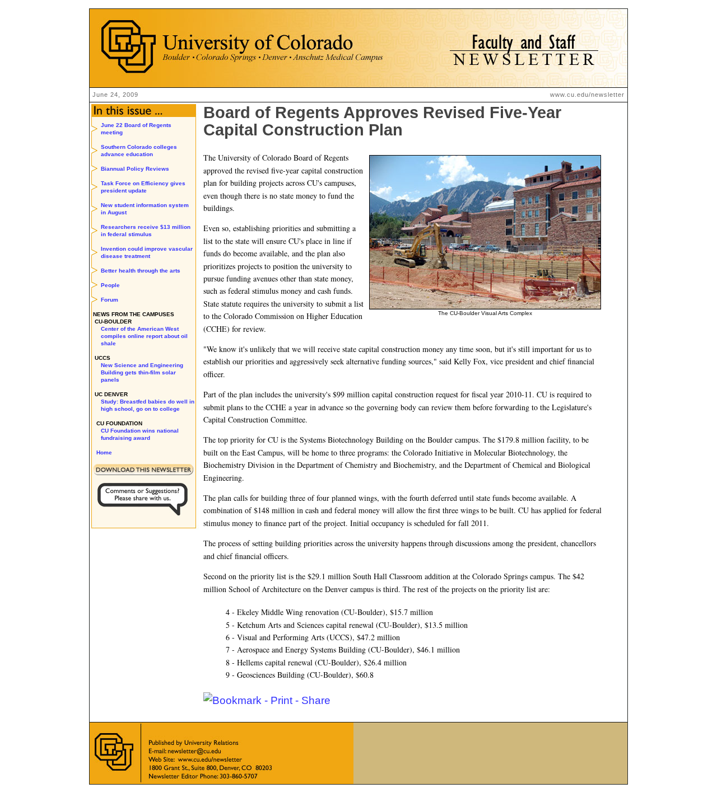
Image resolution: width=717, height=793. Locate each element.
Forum (109, 300)
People (110, 285)
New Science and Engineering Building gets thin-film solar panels (142, 372)
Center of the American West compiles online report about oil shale (144, 336)
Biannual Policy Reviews (135, 169)
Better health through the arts (140, 271)
